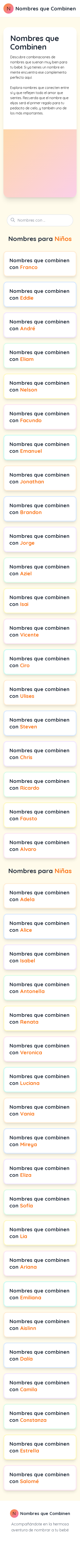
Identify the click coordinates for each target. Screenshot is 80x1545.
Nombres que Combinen (45, 8)
